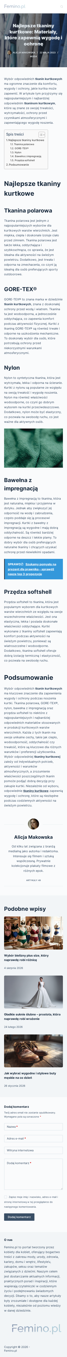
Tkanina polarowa (24, 144)
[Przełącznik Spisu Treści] (40, 135)
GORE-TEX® (22, 148)
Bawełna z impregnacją (28, 156)
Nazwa (12, 1126)
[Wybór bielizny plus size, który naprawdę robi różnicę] (33, 932)
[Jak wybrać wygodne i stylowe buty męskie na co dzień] (33, 1050)
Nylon (18, 152)
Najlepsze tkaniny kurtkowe (26, 140)
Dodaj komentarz (19, 1163)
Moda (33, 56)
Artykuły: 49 (33, 880)
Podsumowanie (19, 164)
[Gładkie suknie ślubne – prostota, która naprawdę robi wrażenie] (33, 992)
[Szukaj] (61, 6)
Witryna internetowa (20, 1150)
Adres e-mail (16, 1138)
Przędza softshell (25, 160)
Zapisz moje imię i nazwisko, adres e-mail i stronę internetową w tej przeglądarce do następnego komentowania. (31, 1201)
